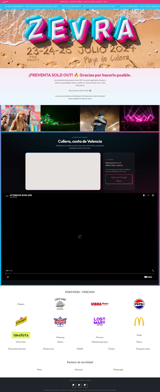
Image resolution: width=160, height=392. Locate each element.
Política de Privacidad (94, 390)
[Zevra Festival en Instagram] (74, 386)
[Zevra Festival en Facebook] (86, 386)
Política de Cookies (109, 390)
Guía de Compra (76, 2)
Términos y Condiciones (68, 390)
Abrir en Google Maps (119, 179)
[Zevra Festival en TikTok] (80, 386)
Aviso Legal (82, 390)
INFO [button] (105, 2)
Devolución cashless (93, 2)
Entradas (64, 2)
